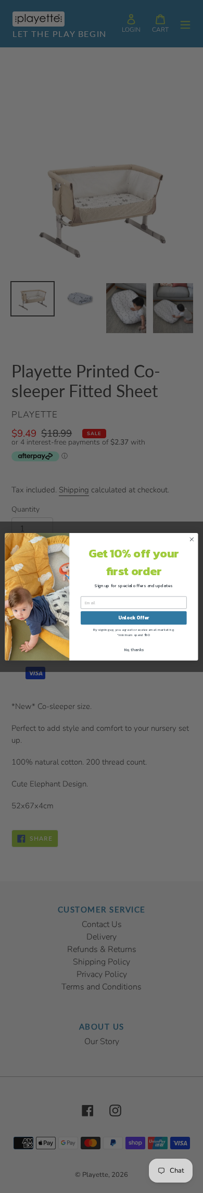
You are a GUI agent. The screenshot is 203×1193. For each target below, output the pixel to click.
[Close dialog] (191, 539)
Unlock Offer (133, 617)
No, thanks (134, 649)
